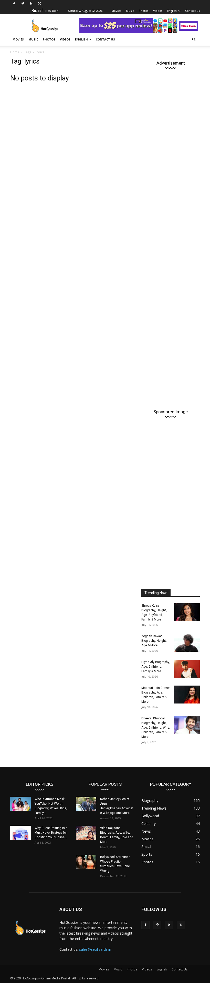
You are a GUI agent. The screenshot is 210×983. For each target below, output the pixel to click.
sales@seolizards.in (95, 949)
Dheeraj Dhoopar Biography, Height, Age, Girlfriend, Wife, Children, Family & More (155, 728)
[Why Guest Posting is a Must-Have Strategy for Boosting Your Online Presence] (20, 833)
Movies (116, 11)
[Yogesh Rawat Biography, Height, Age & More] (187, 643)
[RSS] (31, 3)
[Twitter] (39, 3)
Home (14, 52)
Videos (157, 11)
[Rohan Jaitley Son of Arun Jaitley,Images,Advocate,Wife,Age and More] (86, 804)
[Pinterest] (22, 3)
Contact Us (192, 11)
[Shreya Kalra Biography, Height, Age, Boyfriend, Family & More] (187, 612)
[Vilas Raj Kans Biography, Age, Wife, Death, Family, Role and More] (86, 833)
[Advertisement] (170, 236)
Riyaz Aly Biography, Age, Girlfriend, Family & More (155, 666)
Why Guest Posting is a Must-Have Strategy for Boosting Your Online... (51, 832)
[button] (193, 39)
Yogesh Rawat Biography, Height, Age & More (154, 640)
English (172, 11)
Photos (143, 11)
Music (130, 11)
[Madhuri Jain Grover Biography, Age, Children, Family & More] (187, 694)
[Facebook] (14, 3)
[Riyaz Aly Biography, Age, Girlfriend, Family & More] (187, 669)
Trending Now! (155, 593)
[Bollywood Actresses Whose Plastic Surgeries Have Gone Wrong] (86, 862)
